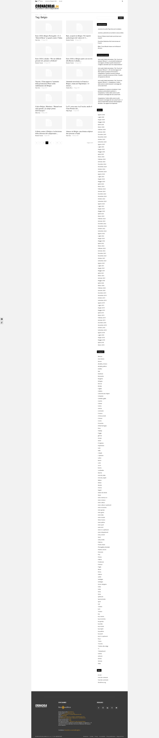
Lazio (99, 463)
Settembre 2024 (102, 171)
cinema (100, 408)
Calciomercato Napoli (103, 393)
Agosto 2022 (101, 233)
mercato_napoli (102, 478)
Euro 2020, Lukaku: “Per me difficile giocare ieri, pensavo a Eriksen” (48, 59)
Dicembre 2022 (102, 223)
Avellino (100, 369)
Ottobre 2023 (101, 199)
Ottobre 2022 (101, 228)
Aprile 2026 (101, 124)
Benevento (101, 376)
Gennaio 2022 (101, 251)
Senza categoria (102, 584)
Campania (100, 396)
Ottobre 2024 (101, 169)
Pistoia (100, 557)
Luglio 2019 (101, 305)
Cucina (99, 421)
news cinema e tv (102, 497)
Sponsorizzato (102, 599)
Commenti (101, 411)
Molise (99, 482)
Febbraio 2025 (102, 159)
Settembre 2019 (102, 300)
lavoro (99, 460)
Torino (99, 641)
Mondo (100, 485)
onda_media (101, 539)
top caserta (101, 616)
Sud (99, 604)
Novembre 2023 (102, 196)
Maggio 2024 (101, 181)
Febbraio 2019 (102, 317)
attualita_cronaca (102, 364)
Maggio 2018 (101, 340)
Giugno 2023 (101, 209)
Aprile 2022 (101, 243)
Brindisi (100, 386)
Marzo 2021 (101, 275)
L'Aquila (100, 453)
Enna (99, 428)
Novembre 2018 (102, 325)
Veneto (100, 658)
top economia (101, 619)
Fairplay (100, 430)
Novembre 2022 (102, 226)
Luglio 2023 (101, 206)
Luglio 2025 (101, 147)
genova (100, 435)
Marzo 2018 (101, 345)
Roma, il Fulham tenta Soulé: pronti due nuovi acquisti (109, 37)
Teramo (100, 611)
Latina (99, 458)
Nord (99, 537)
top (99, 614)
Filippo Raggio (69, 110)
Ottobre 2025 (101, 139)
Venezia (100, 661)
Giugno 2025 (101, 149)
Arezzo (100, 361)
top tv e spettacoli (103, 636)
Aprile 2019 (101, 313)
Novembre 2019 (102, 295)
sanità (99, 577)
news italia (101, 515)
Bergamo (100, 378)
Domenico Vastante (70, 40)
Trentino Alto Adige (103, 646)
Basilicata (100, 374)
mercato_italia (101, 475)
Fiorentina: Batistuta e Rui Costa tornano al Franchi (109, 42)
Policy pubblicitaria (110, 736)
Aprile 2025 (101, 154)
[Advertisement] (91, 7)
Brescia (100, 383)
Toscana (100, 643)
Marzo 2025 (101, 157)
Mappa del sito (120, 736)
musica (100, 487)
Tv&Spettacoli (101, 651)
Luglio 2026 (101, 117)
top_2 (99, 639)
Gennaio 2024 (101, 191)
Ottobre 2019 (101, 298)
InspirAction (101, 445)
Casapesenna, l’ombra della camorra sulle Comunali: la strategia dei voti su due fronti (109, 83)
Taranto (100, 606)
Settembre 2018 (102, 330)
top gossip (101, 621)
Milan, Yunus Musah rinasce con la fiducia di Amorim (109, 47)
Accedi (60, 1)
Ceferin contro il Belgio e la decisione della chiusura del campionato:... (48, 132)
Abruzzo (100, 356)
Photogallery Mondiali (104, 547)
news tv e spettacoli (103, 530)
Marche (100, 473)
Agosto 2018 (101, 332)
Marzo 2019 (101, 315)
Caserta (100, 401)
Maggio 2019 (101, 310)
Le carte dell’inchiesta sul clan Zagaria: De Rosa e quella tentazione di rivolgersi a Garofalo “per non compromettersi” (110, 62)
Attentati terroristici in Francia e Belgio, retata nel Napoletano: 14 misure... (77, 83)
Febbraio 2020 (102, 288)
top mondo (101, 626)
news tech (100, 527)
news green (101, 512)
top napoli (100, 629)
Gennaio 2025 (101, 161)
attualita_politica (102, 366)
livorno (100, 468)
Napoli (99, 490)
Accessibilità (102, 736)
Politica (100, 559)
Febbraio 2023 (102, 218)
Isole (99, 448)
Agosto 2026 (101, 114)
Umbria (100, 653)
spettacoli (100, 596)
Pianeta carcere (102, 549)
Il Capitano (101, 443)
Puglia (99, 567)
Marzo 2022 (101, 246)
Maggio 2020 (101, 280)
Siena (99, 591)
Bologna (100, 381)
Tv (98, 648)
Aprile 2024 (101, 184)
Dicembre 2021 (102, 253)
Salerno (100, 574)
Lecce (99, 465)
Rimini (99, 569)
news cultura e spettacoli (104, 505)
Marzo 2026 (101, 127)
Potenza (100, 564)
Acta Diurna (101, 359)
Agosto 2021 (101, 263)
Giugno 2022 (101, 238)
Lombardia (101, 470)
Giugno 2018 (101, 337)
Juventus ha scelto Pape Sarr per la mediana (109, 29)
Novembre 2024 (102, 166)
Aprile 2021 (101, 273)
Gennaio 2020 (101, 290)
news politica (101, 522)
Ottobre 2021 (101, 258)
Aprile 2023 (101, 213)
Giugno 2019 (101, 308)
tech (99, 609)
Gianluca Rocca (69, 87)
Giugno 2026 (101, 119)
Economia (100, 423)
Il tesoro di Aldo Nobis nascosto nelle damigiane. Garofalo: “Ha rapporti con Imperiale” (110, 101)
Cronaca (100, 413)
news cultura (101, 502)
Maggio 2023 (101, 211)
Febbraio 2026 (102, 129)
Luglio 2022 (101, 236)
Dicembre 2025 (102, 134)
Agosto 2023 (101, 204)
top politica (101, 631)
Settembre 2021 (102, 261)
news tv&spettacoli (103, 532)
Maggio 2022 (101, 241)
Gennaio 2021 (101, 278)
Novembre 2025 (102, 137)
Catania (100, 403)
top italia (100, 624)
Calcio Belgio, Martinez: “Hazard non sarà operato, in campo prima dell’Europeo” (48, 108)
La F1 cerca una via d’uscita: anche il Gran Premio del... (79, 107)
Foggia (100, 433)
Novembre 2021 (102, 256)
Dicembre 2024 (102, 164)
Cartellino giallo (102, 398)
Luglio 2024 (101, 176)
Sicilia (99, 587)
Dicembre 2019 (102, 293)
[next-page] (60, 142)
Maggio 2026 (101, 122)
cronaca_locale (102, 416)
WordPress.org (102, 682)
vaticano (100, 656)
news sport (101, 525)
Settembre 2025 (102, 142)
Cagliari (100, 388)
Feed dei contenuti (103, 677)
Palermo (100, 542)
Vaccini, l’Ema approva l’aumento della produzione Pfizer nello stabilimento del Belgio (47, 83)
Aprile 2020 (101, 283)
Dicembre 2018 (102, 322)
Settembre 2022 (102, 231)
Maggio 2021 (101, 270)
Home (36, 15)
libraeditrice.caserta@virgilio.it (72, 730)
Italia (99, 450)
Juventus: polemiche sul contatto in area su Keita (110, 33)
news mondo (101, 517)
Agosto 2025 (101, 144)
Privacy (96, 736)
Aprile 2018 (101, 342)
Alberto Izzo (37, 112)
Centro (100, 406)
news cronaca (101, 500)
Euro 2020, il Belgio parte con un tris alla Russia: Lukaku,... (79, 59)
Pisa (99, 554)
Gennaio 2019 (101, 320)
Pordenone (101, 562)
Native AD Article (102, 492)
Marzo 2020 (101, 285)
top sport (100, 634)
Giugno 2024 (101, 179)
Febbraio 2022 (102, 248)
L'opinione (100, 455)
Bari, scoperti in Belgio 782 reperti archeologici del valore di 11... (78, 37)
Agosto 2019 (101, 303)
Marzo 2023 (101, 216)
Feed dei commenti (103, 680)
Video (99, 663)
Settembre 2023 (102, 201)
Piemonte (100, 552)
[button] (122, 1)
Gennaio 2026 (101, 132)
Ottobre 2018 (101, 327)
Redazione (85, 736)
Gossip (100, 438)
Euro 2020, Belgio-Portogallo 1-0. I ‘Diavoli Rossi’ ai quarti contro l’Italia (48, 37)
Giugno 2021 (101, 268)
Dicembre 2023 (102, 194)
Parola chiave (101, 544)
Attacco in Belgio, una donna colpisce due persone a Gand (79, 132)
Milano (100, 480)
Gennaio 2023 (101, 221)
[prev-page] (36, 142)
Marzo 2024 (101, 186)
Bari (99, 371)
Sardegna (100, 579)
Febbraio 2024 (102, 189)
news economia (102, 507)
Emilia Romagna (102, 426)
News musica (101, 520)
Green (99, 440)
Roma (99, 572)
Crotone (100, 418)
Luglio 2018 (101, 335)
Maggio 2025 (101, 152)
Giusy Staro (37, 40)
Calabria (100, 391)
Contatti (91, 736)
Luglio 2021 (101, 265)
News (99, 495)
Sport (99, 601)
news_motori (101, 535)
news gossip (101, 510)
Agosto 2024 (101, 174)
